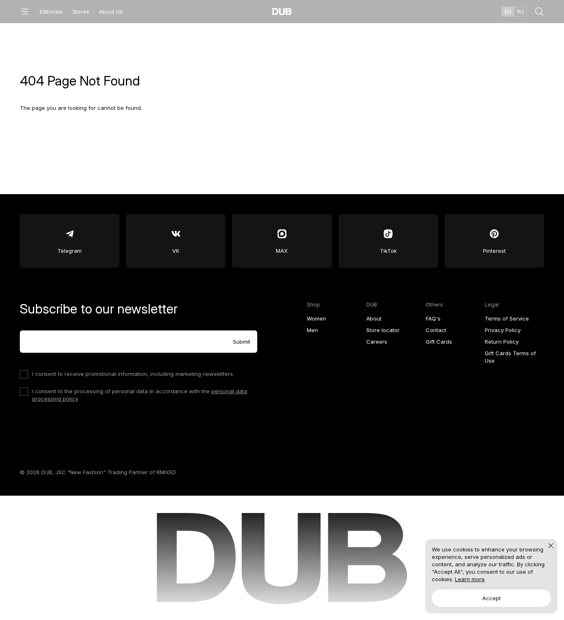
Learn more (470, 579)
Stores (81, 11)
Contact (436, 330)
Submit (241, 341)
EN (508, 11)
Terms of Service (507, 318)
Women (316, 318)
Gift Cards (439, 341)
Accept (491, 598)
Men (312, 330)
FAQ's (433, 318)
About (374, 318)
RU (520, 11)
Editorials (51, 11)
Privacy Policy (503, 330)
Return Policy (502, 341)
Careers (376, 341)
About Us (111, 11)
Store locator (383, 330)
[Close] (550, 545)
